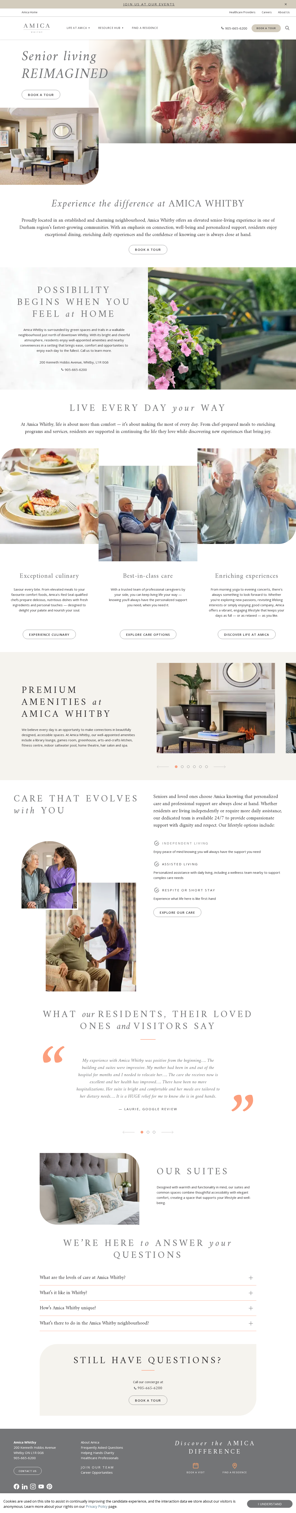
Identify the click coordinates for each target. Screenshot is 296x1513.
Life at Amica (77, 28)
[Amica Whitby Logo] (37, 28)
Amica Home (29, 12)
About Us (283, 12)
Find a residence (145, 28)
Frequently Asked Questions (102, 1447)
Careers (267, 12)
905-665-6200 (76, 369)
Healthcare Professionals (100, 1458)
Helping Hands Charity (97, 1452)
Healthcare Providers (242, 12)
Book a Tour (266, 28)
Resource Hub (109, 28)
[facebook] (16, 1486)
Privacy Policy (96, 1506)
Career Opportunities (97, 1472)
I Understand (270, 1504)
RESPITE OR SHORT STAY (188, 890)
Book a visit (196, 1472)
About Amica (90, 1442)
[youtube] (41, 1486)
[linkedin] (25, 1486)
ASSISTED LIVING (180, 864)
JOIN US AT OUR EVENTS (149, 4)
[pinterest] (49, 1486)
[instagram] (33, 1486)
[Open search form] (287, 28)
